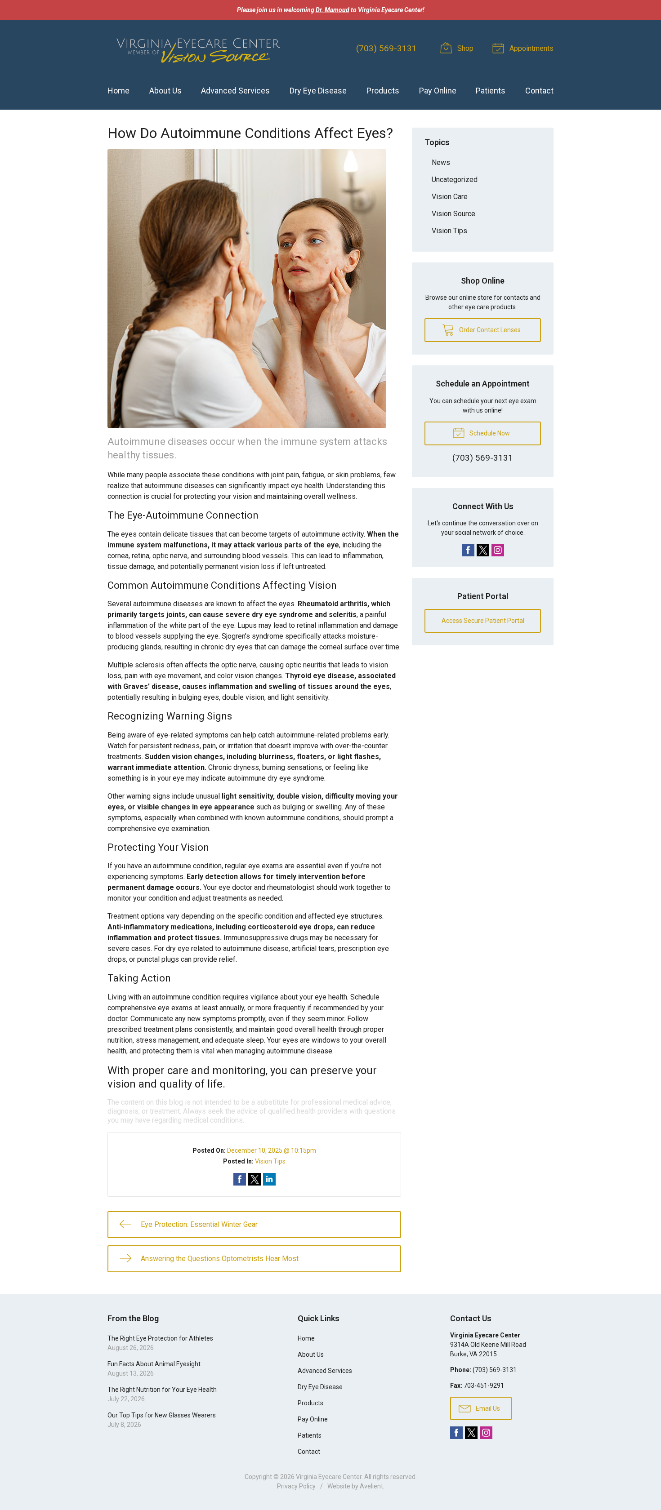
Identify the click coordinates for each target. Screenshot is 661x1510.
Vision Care (450, 196)
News (441, 162)
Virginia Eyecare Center (329, 1476)
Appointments (531, 48)
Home (118, 90)
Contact (539, 90)
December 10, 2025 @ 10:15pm (271, 1150)
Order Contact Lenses (489, 329)
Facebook (468, 550)
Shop (464, 48)
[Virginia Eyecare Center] (197, 49)
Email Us (487, 1408)
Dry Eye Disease (318, 90)
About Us (165, 90)
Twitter (483, 550)
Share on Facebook (239, 1179)
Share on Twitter (254, 1179)
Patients (490, 90)
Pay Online (437, 90)
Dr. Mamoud (332, 9)
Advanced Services (235, 90)
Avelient (371, 1486)
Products (382, 90)
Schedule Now (489, 433)
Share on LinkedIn (269, 1179)
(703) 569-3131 (386, 48)
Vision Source (453, 213)
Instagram (497, 550)
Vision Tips (270, 1161)
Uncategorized (455, 179)
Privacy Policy (296, 1486)
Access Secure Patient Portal (483, 620)
